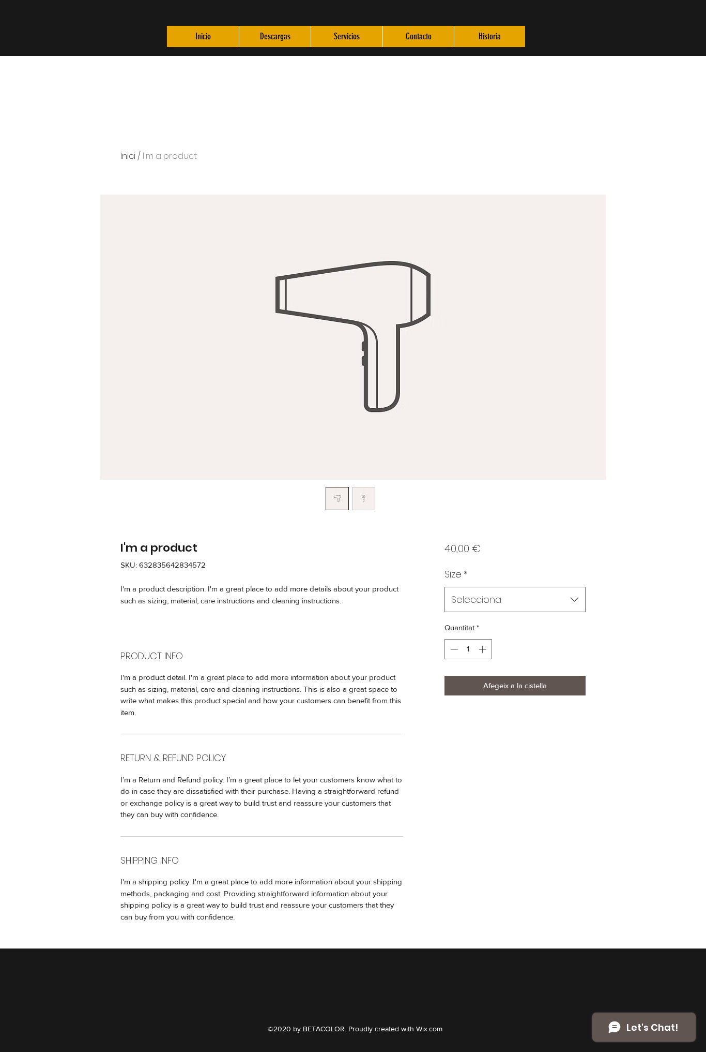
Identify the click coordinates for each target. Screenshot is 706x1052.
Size (456, 574)
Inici (127, 156)
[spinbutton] (468, 649)
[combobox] (515, 600)
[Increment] (483, 649)
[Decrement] (453, 649)
